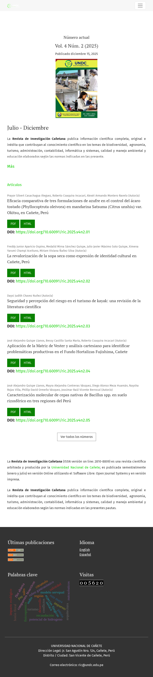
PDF (13, 224)
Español (85, 554)
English (84, 550)
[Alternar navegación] (140, 6)
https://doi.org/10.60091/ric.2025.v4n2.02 (53, 281)
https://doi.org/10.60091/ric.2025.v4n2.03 (53, 326)
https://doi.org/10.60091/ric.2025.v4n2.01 (53, 232)
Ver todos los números (77, 437)
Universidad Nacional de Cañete (75, 467)
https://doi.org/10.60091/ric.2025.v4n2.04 (53, 371)
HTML (27, 224)
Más (10, 166)
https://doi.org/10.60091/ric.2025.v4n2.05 (53, 420)
